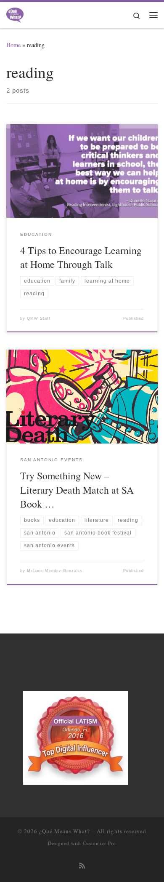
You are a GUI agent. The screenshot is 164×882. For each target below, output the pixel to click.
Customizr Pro (99, 843)
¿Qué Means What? (64, 831)
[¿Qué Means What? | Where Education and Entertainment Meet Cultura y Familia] (15, 13)
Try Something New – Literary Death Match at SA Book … (77, 489)
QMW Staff (38, 318)
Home (13, 45)
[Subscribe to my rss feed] (82, 866)
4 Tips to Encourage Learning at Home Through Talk (81, 257)
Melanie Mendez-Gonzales (55, 571)
